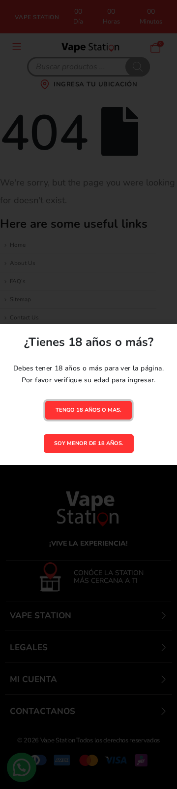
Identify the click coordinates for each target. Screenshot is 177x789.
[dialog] (88, 394)
